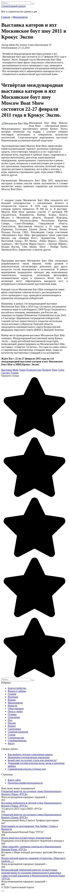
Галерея (12, 694)
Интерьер (13, 696)
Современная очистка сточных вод (27, 769)
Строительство (16, 737)
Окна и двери (15, 711)
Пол (10, 720)
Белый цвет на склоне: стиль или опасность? (32, 760)
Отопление (14, 717)
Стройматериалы (17, 740)
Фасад (11, 743)
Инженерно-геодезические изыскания (28, 757)
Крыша (12, 699)
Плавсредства (33, 370)
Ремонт (12, 726)
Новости (12, 705)
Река (54, 370)
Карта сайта (14, 780)
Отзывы (12, 714)
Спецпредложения (18, 731)
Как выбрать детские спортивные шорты (30, 754)
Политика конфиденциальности (25, 782)
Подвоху (47, 370)
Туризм (14, 372)
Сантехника (14, 728)
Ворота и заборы (17, 691)
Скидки (5, 372)
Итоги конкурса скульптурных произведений (26, 837)
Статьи (11, 734)
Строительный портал (13, 6)
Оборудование (16, 708)
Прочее (12, 723)
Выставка (6, 370)
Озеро (22, 370)
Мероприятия (15, 702)
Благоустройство (17, 688)
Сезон (61, 370)
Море (15, 370)
